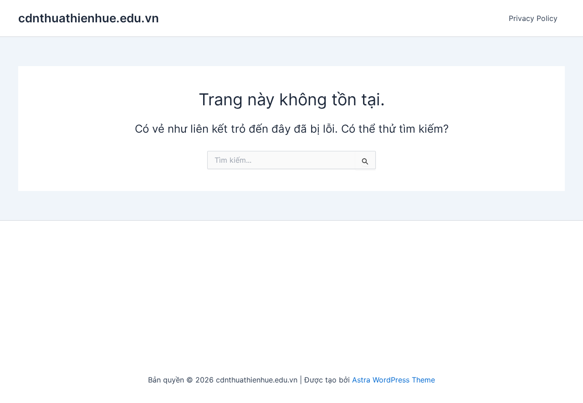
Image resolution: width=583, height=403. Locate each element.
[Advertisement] (291, 298)
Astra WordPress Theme (393, 379)
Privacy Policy (533, 18)
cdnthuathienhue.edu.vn (88, 18)
